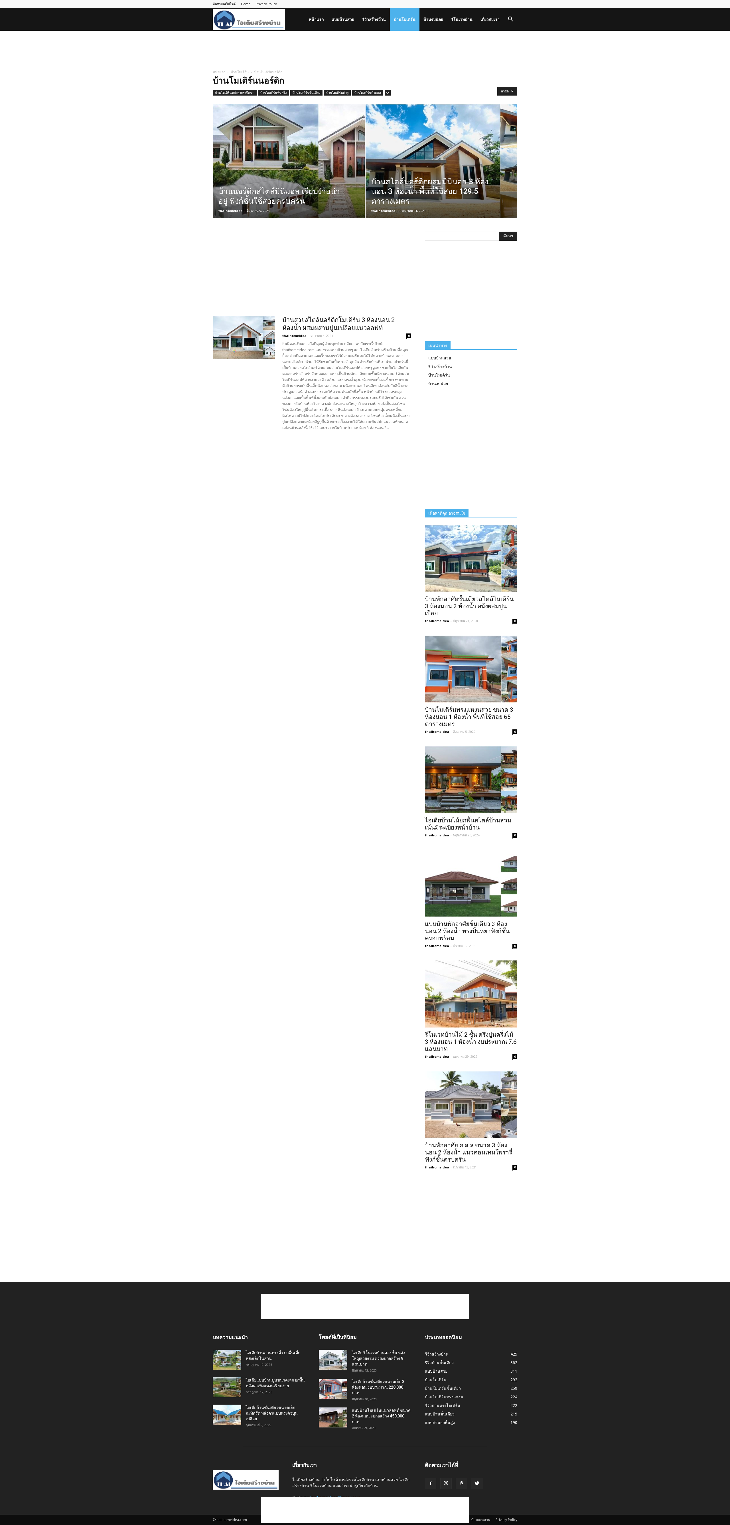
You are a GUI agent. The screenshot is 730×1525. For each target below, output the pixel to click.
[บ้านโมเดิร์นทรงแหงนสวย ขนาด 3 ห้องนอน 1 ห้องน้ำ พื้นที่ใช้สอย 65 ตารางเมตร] (471, 669)
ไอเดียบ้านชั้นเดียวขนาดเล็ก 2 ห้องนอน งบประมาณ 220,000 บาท (378, 1387)
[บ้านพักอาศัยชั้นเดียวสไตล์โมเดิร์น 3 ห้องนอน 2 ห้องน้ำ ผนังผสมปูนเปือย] (471, 558)
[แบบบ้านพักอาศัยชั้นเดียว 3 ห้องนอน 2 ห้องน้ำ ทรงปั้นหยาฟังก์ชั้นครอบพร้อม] (471, 883)
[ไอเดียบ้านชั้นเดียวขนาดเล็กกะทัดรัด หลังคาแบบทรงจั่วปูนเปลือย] (227, 1415)
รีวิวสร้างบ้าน (374, 19)
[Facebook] (430, 1483)
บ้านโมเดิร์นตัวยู (337, 92)
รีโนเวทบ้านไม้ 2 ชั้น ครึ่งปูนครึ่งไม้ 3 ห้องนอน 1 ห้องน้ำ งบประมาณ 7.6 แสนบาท (471, 1041)
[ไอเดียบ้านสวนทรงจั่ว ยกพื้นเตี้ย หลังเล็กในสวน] (227, 1360)
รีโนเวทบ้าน (462, 19)
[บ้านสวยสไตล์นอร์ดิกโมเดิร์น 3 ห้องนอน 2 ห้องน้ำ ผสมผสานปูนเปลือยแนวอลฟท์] (244, 337)
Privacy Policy (266, 4)
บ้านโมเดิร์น (404, 19)
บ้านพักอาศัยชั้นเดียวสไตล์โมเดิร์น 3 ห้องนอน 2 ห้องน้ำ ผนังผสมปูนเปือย (469, 606)
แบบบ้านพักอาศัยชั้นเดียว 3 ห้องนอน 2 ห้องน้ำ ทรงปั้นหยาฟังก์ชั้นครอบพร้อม (467, 931)
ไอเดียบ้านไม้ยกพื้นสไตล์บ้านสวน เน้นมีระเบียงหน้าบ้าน (468, 824)
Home (245, 4)
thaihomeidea (230, 211)
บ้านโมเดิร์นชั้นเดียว (306, 92)
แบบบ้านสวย (343, 19)
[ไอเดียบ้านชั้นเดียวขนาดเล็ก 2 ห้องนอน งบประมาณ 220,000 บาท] (333, 1389)
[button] (510, 20)
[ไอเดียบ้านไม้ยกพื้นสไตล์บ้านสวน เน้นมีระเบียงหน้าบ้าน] (471, 779)
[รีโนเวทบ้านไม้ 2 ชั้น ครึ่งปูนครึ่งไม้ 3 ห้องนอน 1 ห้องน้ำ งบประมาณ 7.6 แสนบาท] (471, 994)
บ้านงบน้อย (433, 19)
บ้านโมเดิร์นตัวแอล (367, 92)
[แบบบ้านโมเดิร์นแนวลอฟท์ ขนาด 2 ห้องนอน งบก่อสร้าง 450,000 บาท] (333, 1417)
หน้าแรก (316, 19)
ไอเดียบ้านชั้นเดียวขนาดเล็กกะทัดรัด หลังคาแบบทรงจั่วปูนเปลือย (272, 1413)
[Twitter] (476, 1483)
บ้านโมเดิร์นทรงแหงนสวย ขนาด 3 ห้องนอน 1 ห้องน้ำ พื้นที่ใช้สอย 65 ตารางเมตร (469, 716)
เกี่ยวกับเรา (490, 19)
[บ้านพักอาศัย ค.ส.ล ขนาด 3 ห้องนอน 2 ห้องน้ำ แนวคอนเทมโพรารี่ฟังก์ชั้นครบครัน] (471, 1104)
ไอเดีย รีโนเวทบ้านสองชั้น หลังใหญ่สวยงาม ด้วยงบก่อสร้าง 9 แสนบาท (378, 1358)
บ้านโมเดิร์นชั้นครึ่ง (273, 92)
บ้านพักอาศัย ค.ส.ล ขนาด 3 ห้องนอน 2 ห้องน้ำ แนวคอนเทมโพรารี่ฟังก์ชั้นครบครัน (468, 1152)
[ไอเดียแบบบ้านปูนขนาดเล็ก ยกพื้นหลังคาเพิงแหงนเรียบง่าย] (227, 1387)
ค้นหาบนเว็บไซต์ (224, 4)
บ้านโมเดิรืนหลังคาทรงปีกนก (234, 92)
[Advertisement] (365, 50)
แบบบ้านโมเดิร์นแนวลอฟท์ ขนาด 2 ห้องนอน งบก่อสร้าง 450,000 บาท (381, 1416)
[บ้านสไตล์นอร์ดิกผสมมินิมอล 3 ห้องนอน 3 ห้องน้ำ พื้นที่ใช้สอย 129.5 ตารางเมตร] (442, 170)
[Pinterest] (461, 1483)
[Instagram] (446, 1483)
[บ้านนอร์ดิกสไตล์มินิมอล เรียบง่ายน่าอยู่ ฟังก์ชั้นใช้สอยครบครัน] (289, 170)
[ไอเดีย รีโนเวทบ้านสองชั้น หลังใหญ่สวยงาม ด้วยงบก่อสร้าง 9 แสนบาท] (333, 1360)
